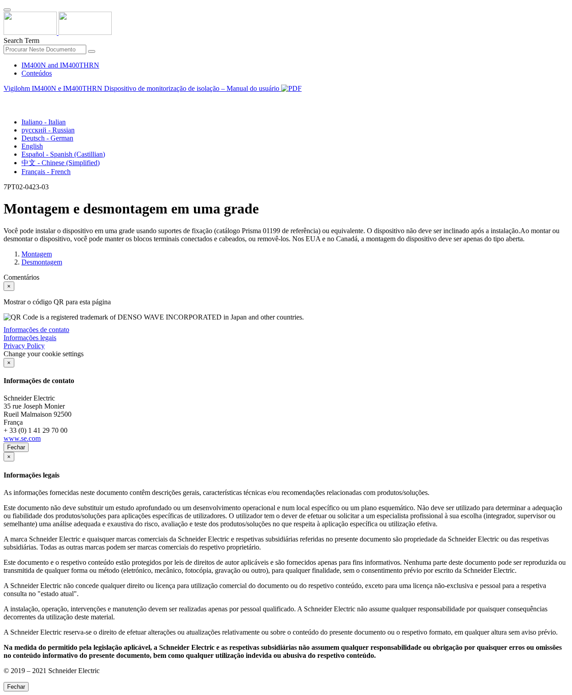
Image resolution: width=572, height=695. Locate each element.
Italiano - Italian (43, 122)
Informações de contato (36, 329)
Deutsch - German (47, 138)
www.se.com (22, 438)
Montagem (36, 254)
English (32, 146)
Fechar (16, 447)
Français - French (46, 171)
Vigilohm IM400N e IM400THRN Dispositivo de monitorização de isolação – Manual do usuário (142, 88)
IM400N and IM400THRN (60, 65)
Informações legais (30, 337)
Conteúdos (36, 73)
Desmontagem (41, 262)
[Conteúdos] (7, 98)
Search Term (21, 40)
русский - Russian (48, 130)
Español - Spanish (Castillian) (63, 154)
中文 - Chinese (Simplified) (60, 162)
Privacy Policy (24, 346)
